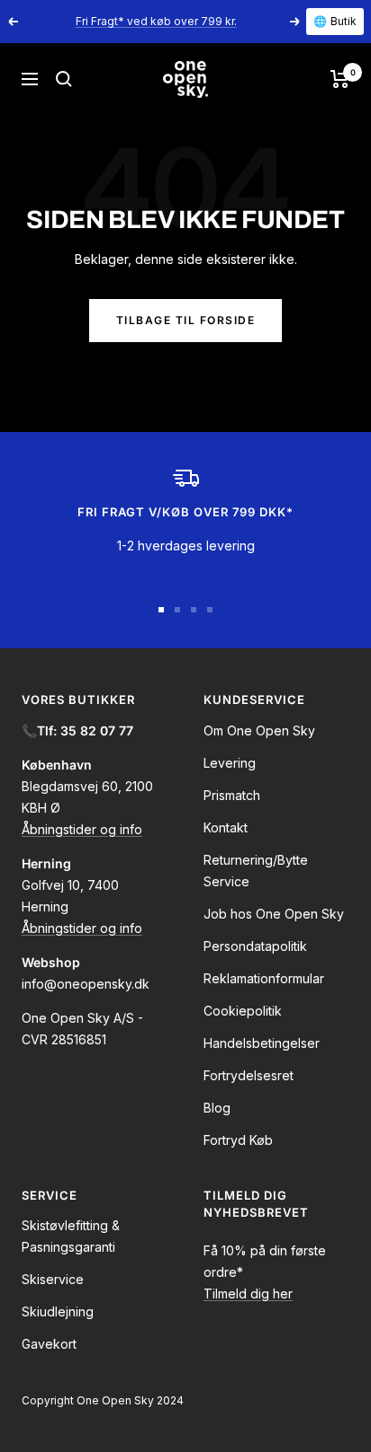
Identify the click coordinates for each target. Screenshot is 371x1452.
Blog (217, 1107)
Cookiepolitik (243, 1010)
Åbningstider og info (82, 829)
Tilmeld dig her (248, 1293)
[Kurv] (339, 79)
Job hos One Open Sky (274, 913)
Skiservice (53, 1279)
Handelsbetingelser (262, 1043)
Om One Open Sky (259, 730)
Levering (230, 762)
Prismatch (232, 795)
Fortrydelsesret (249, 1075)
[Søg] (64, 79)
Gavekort (49, 1343)
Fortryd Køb (238, 1140)
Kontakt (226, 827)
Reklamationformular (264, 978)
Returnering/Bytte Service (256, 870)
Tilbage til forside (186, 320)
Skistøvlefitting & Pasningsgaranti (71, 1236)
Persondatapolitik (255, 946)
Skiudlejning (58, 1311)
